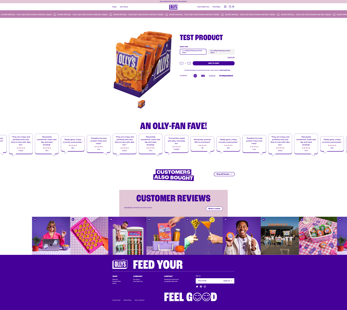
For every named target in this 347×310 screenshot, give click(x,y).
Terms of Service (139, 300)
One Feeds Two (203, 7)
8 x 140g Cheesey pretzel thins (220, 52)
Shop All (115, 279)
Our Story (124, 7)
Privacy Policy (116, 300)
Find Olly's (216, 7)
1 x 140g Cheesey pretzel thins (192, 52)
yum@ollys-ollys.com (171, 281)
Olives (114, 283)
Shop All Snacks (223, 174)
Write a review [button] (214, 209)
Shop (114, 7)
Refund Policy (127, 300)
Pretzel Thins (116, 281)
